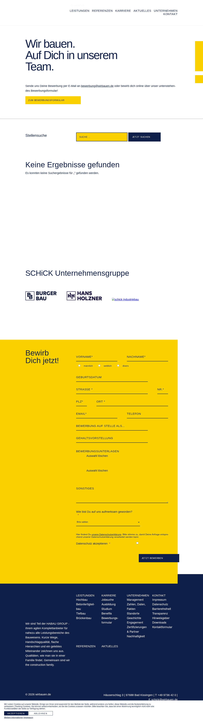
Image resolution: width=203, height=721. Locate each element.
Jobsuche (108, 599)
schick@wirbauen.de (164, 699)
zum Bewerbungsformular (46, 100)
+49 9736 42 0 (167, 695)
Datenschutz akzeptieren (92, 543)
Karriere (109, 595)
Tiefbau (81, 613)
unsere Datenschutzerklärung (106, 534)
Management (135, 599)
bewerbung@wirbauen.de (97, 86)
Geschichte (134, 618)
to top (189, 692)
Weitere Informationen (13, 717)
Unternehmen (138, 595)
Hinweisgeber (161, 618)
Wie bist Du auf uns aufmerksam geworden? (104, 511)
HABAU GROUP (47, 604)
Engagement (135, 622)
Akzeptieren (16, 713)
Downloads (159, 622)
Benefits (107, 613)
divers (126, 366)
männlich (88, 366)
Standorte (133, 613)
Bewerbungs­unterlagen (97, 451)
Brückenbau (83, 618)
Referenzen (85, 646)
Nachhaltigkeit (136, 636)
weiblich (108, 366)
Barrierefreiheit (80, 20)
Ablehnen (40, 713)
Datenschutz (160, 604)
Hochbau (82, 599)
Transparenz (78, 27)
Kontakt (159, 595)
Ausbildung (109, 604)
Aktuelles (110, 646)
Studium (107, 609)
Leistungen (85, 595)
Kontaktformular (138, 20)
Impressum (159, 599)
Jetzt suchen (140, 137)
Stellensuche (36, 135)
